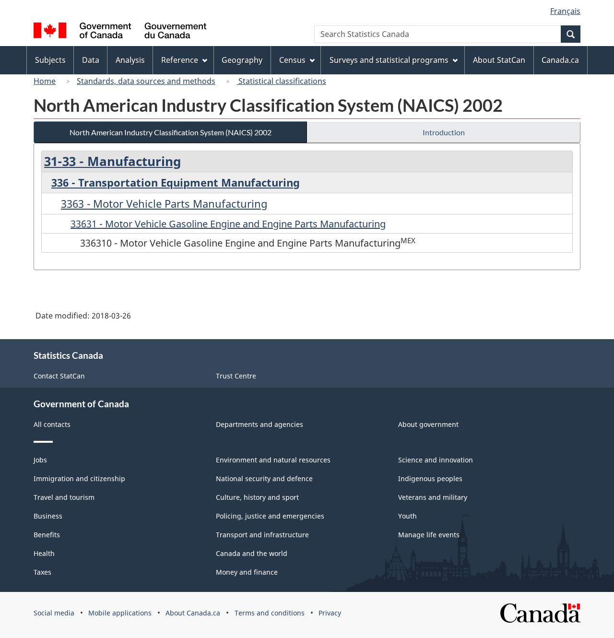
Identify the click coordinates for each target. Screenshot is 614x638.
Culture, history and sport (257, 497)
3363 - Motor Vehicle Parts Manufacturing (164, 203)
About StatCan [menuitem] (499, 60)
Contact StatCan (59, 375)
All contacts (52, 424)
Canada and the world (251, 553)
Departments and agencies (259, 424)
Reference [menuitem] (179, 60)
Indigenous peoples (430, 478)
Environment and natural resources (273, 459)
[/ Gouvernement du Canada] (120, 32)
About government (428, 424)
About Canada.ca (192, 612)
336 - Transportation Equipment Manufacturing (175, 182)
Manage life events (429, 534)
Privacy (330, 612)
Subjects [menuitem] (50, 60)
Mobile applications (120, 612)
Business (48, 515)
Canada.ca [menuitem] (560, 60)
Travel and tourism (64, 497)
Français (565, 11)
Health (44, 553)
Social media (54, 612)
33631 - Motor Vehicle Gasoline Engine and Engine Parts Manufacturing (228, 223)
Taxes (42, 572)
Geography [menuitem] (242, 60)
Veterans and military (432, 497)
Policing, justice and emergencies (270, 515)
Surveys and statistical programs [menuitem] (389, 60)
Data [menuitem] (90, 60)
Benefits (47, 534)
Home (45, 81)
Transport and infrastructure (262, 534)
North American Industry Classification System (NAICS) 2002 (171, 132)
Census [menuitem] (292, 60)
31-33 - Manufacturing (112, 161)
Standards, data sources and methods (146, 81)
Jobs (40, 459)
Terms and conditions (270, 612)
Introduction (444, 132)
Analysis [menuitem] (130, 60)
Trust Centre (236, 375)
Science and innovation (435, 459)
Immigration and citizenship (79, 478)
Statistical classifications (281, 81)
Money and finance (247, 572)
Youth (407, 515)
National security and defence (264, 478)
